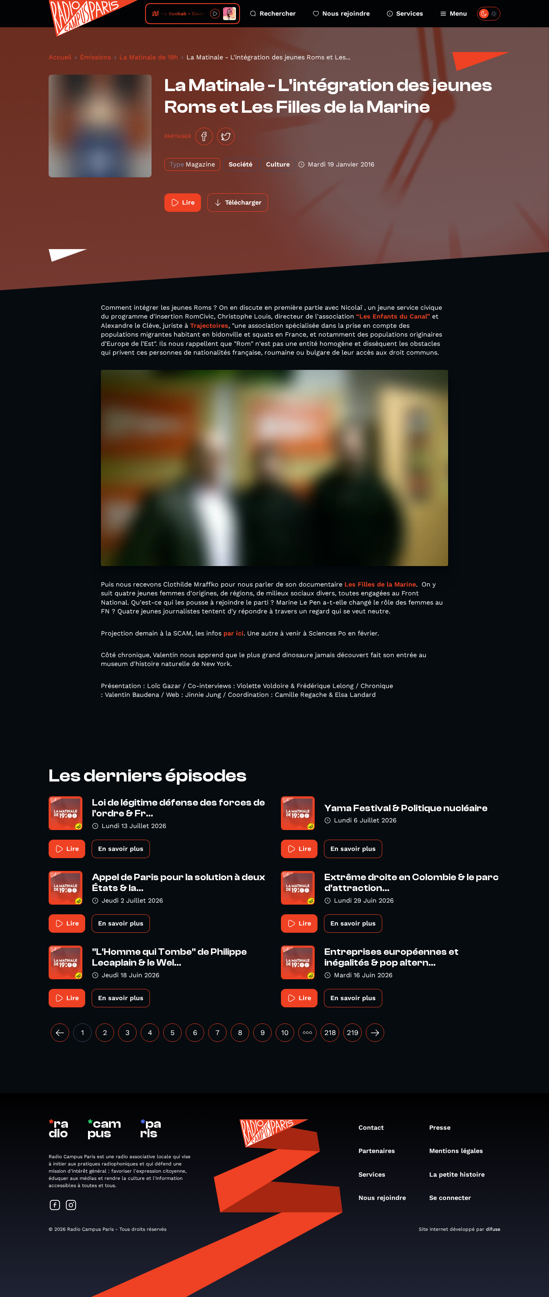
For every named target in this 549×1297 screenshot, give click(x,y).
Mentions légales (456, 1151)
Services (409, 13)
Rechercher (278, 13)
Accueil (60, 57)
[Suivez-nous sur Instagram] (71, 1206)
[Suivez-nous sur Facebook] (55, 1206)
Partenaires (376, 1151)
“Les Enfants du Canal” (393, 316)
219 (352, 1032)
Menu (458, 13)
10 (285, 1032)
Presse (440, 1127)
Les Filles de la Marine (380, 584)
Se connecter (450, 1198)
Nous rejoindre (346, 13)
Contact (371, 1127)
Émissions (95, 57)
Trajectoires (209, 325)
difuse (493, 1229)
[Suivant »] (375, 1032)
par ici (233, 633)
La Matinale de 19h (148, 57)
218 (330, 1032)
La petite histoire (457, 1174)
